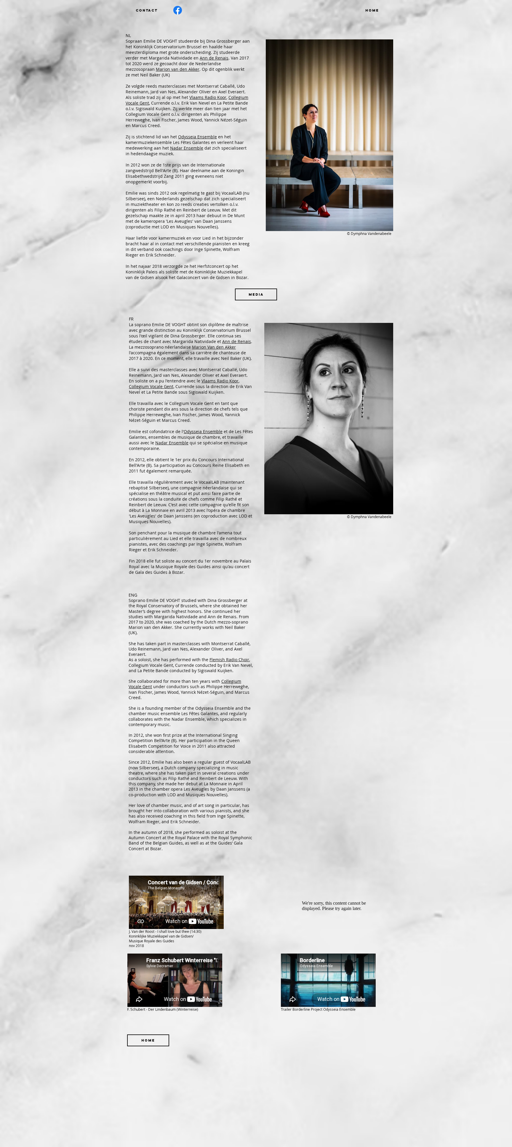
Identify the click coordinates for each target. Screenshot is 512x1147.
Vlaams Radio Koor (207, 97)
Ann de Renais (214, 58)
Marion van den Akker (177, 69)
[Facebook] (177, 10)
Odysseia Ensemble (197, 137)
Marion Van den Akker (214, 347)
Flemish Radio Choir (229, 659)
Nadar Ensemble (186, 148)
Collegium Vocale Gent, (151, 386)
